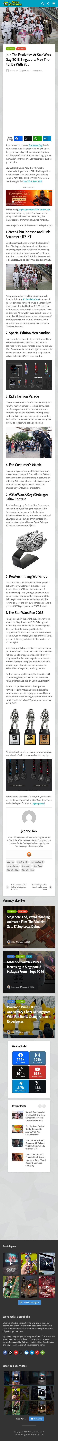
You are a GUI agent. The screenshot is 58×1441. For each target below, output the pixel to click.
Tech (29, 956)
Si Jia (13, 942)
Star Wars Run (28, 870)
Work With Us (31, 1435)
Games (11, 956)
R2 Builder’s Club (31, 299)
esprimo (10, 862)
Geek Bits (10, 49)
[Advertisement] (29, 104)
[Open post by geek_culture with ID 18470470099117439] (29, 1287)
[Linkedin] (26, 1352)
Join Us (40, 1435)
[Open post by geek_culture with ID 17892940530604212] (11, 1287)
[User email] (29, 854)
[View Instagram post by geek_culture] (17, 1273)
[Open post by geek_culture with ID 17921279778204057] (47, 1263)
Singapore (26, 866)
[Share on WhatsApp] (37, 138)
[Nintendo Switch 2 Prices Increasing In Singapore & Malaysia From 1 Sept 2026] (29, 972)
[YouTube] (16, 1352)
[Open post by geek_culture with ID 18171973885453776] (29, 1263)
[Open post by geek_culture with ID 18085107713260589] (47, 1287)
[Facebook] (5, 1352)
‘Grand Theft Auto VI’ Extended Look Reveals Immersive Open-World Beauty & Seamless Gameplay (35, 1160)
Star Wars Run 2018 (32, 181)
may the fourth (37, 862)
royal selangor (13, 866)
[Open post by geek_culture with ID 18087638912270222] (11, 1263)
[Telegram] (32, 1352)
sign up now (38, 803)
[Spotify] (42, 1352)
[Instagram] (10, 1352)
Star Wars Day (35, 145)
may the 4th (22, 862)
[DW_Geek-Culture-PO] (29, 197)
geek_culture (11, 1255)
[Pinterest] (37, 1352)
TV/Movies (21, 49)
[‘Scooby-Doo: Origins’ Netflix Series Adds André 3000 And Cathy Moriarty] (17, 1129)
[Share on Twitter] (28, 138)
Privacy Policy (20, 1435)
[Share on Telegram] (47, 138)
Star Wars (38, 866)
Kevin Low (15, 987)
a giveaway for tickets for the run (34, 209)
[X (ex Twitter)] (21, 1352)
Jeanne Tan (14, 70)
